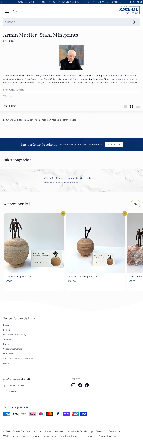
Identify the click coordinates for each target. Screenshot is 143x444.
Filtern (12, 106)
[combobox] (71, 22)
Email (79, 182)
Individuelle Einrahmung (14, 334)
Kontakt (6, 329)
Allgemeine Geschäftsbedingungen (19, 358)
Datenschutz (9, 344)
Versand (7, 339)
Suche (6, 325)
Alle (135, 203)
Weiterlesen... (10, 96)
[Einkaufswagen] (14, 11)
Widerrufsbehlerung (12, 349)
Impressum (8, 353)
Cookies (6, 363)
